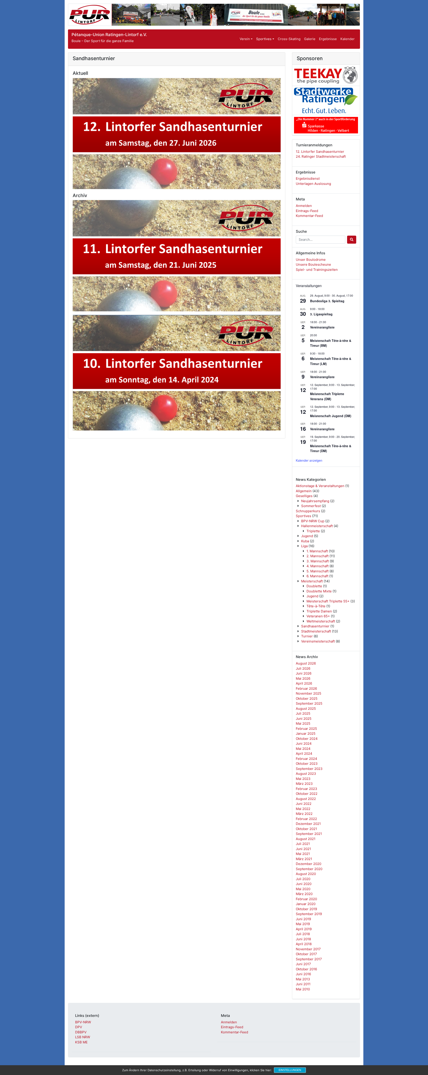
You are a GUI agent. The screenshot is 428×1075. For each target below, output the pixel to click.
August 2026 (306, 663)
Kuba (305, 541)
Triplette (313, 531)
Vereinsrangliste (322, 327)
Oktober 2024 (307, 738)
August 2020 (306, 874)
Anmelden (304, 206)
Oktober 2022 (306, 793)
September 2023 (309, 769)
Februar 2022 (306, 819)
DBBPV (80, 1032)
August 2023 (306, 773)
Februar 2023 (306, 789)
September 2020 (309, 869)
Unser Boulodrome (311, 259)
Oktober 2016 (306, 969)
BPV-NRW (83, 1022)
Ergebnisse (328, 39)
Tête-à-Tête (316, 606)
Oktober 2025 (306, 698)
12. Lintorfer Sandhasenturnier (320, 151)
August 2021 (305, 839)
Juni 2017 (303, 964)
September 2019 (309, 914)
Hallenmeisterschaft (317, 526)
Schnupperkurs (308, 511)
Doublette (314, 586)
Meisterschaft (312, 581)
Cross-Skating (289, 39)
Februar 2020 (306, 899)
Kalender (347, 39)
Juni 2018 (303, 939)
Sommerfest (311, 506)
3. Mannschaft (318, 561)
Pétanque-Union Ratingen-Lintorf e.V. (109, 34)
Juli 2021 (303, 844)
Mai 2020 (303, 889)
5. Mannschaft (318, 571)
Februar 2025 (306, 728)
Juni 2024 (304, 743)
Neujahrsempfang (315, 501)
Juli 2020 (303, 879)
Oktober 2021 (306, 829)
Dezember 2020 (308, 864)
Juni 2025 (303, 718)
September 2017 (309, 959)
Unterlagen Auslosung (313, 184)
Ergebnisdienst (308, 178)
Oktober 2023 (307, 763)
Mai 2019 (303, 924)
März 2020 (304, 894)
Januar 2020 (305, 904)
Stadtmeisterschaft (316, 631)
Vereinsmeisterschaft (318, 641)
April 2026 (304, 683)
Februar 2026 (306, 688)
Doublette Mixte (319, 591)
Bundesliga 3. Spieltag (327, 301)
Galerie (309, 39)
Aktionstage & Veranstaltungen (320, 486)
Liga (304, 546)
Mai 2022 (303, 809)
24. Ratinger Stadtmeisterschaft (321, 156)
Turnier (307, 636)
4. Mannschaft (318, 566)
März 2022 (304, 814)
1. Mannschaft (317, 551)
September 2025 (309, 703)
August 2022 (306, 799)
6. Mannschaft (317, 576)
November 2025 (308, 693)
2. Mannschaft (318, 556)
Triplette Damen (319, 611)
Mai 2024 (303, 749)
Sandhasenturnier (315, 626)
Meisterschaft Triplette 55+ (328, 601)
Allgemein (304, 491)
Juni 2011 (303, 984)
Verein (245, 39)
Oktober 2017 (306, 954)
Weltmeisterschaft (321, 621)
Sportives (264, 39)
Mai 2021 (303, 854)
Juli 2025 (303, 713)
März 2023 (304, 783)
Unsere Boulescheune (313, 264)
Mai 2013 (303, 979)
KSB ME (81, 1042)
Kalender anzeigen (309, 460)
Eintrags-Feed (307, 211)
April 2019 (304, 929)
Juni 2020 (303, 884)
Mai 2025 (303, 723)
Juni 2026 (303, 673)
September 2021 (309, 834)
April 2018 (304, 944)
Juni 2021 (303, 849)
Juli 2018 (303, 934)
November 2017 (308, 949)
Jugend (307, 536)
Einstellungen (290, 1070)
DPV (78, 1027)
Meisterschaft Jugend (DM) (330, 416)
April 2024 (304, 753)
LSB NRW (82, 1037)
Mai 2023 (303, 779)
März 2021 (304, 859)
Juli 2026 (303, 668)
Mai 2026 (303, 678)
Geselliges (304, 496)
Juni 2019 (303, 919)
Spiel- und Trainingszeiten (317, 269)
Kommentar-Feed (309, 216)
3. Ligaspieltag (321, 314)
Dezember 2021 (308, 824)
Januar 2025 (305, 733)
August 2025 (306, 708)
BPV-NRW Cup (312, 521)
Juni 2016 (303, 974)
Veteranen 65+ (318, 616)
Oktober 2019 (306, 909)
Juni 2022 (303, 804)
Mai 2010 (303, 989)
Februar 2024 (306, 759)
